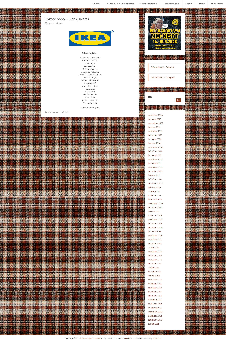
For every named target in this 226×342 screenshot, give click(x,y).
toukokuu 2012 (155, 304)
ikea (66, 112)
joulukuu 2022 (154, 163)
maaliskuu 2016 (155, 251)
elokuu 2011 (153, 324)
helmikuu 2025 (155, 135)
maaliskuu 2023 (155, 159)
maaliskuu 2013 (155, 288)
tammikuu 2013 (155, 296)
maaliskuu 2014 (155, 279)
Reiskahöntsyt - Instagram (163, 77)
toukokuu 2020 (155, 195)
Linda (61, 23)
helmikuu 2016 (155, 255)
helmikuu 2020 (155, 207)
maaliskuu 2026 (155, 115)
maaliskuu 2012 (155, 312)
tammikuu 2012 (155, 320)
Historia (201, 3)
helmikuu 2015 (155, 263)
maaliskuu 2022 (155, 167)
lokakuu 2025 (154, 127)
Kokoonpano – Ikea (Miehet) (55, 123)
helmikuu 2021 (155, 179)
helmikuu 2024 (155, 151)
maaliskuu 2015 (155, 259)
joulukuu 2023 (154, 155)
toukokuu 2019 (155, 215)
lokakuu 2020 (154, 187)
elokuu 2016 (153, 247)
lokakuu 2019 (154, 211)
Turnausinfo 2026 (171, 3)
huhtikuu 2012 (154, 308)
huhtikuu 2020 (155, 199)
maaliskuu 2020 (155, 203)
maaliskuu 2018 (155, 235)
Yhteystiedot (217, 3)
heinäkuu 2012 (155, 300)
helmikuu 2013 (154, 292)
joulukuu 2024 (154, 139)
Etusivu (96, 3)
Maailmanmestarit (148, 3)
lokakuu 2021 (154, 175)
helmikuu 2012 (155, 316)
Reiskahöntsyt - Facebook (162, 67)
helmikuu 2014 (155, 284)
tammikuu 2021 (155, 183)
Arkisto (188, 3)
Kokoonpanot (53, 112)
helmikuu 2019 (155, 223)
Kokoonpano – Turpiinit (126, 123)
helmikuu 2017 (155, 243)
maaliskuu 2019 (155, 219)
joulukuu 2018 (154, 231)
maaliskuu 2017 (155, 239)
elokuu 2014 (153, 267)
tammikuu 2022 (155, 171)
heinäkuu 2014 (154, 271)
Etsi (150, 97)
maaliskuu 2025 (155, 131)
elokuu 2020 (154, 191)
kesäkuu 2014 (154, 275)
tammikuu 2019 (155, 227)
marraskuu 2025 (155, 123)
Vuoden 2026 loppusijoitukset (120, 3)
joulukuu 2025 (154, 119)
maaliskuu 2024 (155, 147)
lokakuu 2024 (154, 143)
